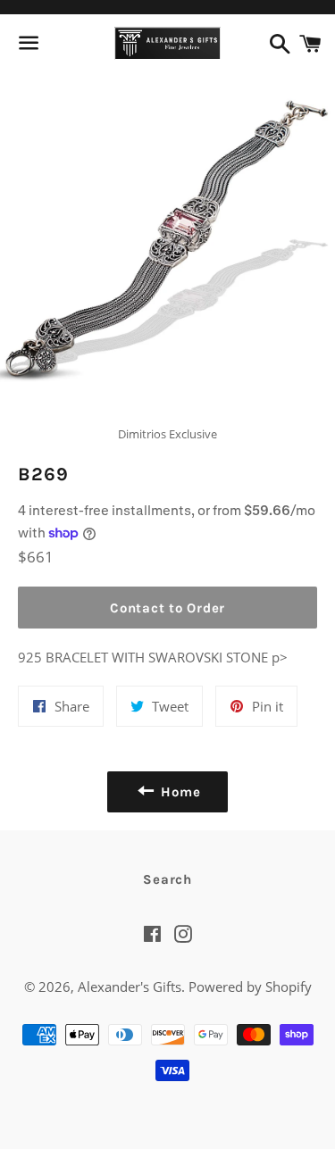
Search (167, 879)
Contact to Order (167, 608)
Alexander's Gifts (129, 986)
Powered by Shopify (250, 986)
